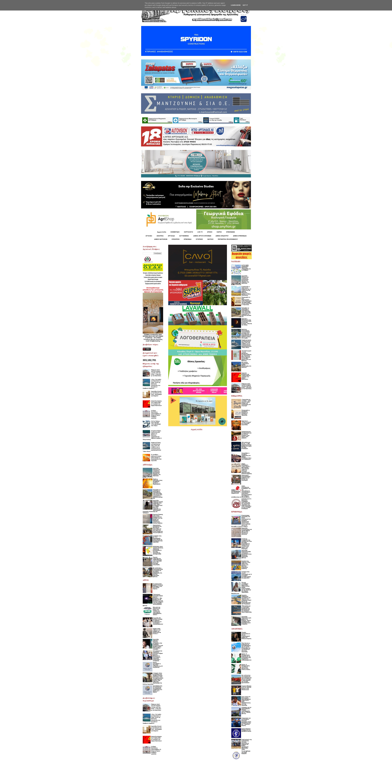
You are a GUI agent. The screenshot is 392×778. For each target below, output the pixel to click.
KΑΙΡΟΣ (219, 232)
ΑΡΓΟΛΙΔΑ (171, 236)
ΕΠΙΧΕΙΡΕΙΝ (175, 239)
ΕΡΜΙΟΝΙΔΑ (187, 239)
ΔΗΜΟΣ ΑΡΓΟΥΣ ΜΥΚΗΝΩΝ (202, 236)
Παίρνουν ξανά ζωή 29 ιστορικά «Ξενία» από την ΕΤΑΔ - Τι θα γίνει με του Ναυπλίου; (156, 373)
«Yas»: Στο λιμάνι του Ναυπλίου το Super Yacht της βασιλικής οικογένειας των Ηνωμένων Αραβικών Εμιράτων (152, 384)
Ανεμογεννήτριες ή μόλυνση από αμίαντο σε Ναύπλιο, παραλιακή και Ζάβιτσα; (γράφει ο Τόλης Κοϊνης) (152, 435)
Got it (245, 5)
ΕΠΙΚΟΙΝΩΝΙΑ (230, 232)
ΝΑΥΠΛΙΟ (210, 239)
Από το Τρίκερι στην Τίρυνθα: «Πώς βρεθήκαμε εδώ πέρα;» (156, 423)
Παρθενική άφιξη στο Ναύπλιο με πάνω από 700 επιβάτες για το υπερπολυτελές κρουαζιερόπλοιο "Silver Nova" (152, 447)
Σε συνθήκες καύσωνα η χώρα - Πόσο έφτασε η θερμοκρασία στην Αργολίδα (156, 457)
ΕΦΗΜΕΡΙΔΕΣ (175, 232)
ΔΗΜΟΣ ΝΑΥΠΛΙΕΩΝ (160, 239)
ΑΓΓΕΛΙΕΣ (149, 236)
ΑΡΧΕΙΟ (209, 232)
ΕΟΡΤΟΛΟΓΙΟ (188, 232)
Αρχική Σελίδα (161, 232)
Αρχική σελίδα (196, 429)
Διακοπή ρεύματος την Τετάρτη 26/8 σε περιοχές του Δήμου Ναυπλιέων (156, 403)
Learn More (236, 5)
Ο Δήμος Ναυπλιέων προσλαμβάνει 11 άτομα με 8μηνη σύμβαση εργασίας (156, 414)
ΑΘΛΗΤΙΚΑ (160, 236)
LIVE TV (200, 232)
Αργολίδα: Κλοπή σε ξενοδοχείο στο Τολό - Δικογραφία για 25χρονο (156, 394)
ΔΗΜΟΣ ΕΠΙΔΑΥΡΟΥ (222, 236)
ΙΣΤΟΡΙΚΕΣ (199, 239)
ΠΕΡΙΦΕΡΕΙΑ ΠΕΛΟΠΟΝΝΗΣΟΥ (228, 239)
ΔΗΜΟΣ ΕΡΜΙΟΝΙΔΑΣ (240, 236)
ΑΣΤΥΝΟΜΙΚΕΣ (184, 236)
